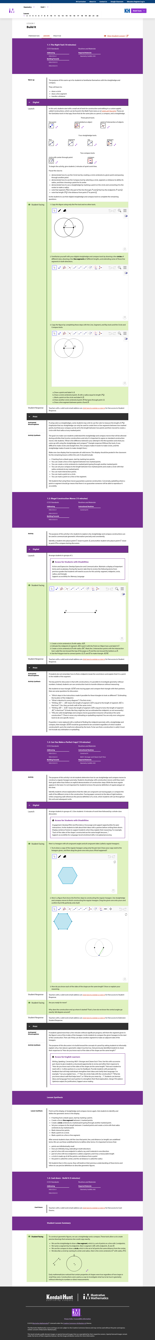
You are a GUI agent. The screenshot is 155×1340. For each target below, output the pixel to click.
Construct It (84, 510)
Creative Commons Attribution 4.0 (74, 1323)
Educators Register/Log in (136, 2)
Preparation (34, 36)
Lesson (46, 36)
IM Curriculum (81, 2)
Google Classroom (117, 2)
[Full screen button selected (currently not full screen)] (125, 249)
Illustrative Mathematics (40, 1323)
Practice (57, 36)
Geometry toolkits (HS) (88, 56)
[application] (90, 233)
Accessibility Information (82, 1319)
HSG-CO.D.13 (53, 66)
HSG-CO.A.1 (53, 56)
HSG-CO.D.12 (53, 62)
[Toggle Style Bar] (126, 216)
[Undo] (110, 211)
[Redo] (114, 211)
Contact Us (103, 2)
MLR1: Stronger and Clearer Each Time (93, 757)
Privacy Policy (68, 1319)
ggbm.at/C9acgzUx (109, 111)
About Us (92, 2)
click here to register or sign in (94, 408)
